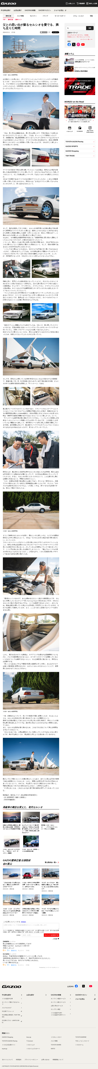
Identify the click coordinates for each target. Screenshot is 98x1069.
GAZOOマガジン (45, 10)
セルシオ (15, 81)
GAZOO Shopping (72, 151)
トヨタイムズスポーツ (33, 1048)
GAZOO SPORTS (72, 146)
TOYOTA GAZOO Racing (74, 141)
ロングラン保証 (55, 1009)
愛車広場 (8, 16)
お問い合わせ (45, 1059)
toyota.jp (4, 1048)
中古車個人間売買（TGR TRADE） (11, 1016)
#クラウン (80, 35)
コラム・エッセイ (78, 16)
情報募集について (58, 1059)
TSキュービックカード (82, 1041)
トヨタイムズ (31, 1045)
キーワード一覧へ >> (86, 39)
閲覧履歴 (82, 3)
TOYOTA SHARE (56, 1045)
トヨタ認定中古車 (7, 998)
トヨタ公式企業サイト (8, 1045)
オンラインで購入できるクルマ (10, 1003)
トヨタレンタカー (56, 1037)
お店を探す (18, 10)
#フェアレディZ (71, 35)
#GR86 (86, 35)
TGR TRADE (70, 156)
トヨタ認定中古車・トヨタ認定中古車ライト (58, 1014)
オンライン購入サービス (58, 1002)
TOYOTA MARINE (80, 1037)
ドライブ (45, 16)
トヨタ (7, 81)
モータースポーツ (60, 16)
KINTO (53, 1048)
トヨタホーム (79, 1045)
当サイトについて (7, 1059)
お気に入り (71, 3)
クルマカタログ (6, 1007)
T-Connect (30, 1041)
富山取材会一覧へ (51, 862)
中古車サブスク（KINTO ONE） (10, 1021)
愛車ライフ (18, 19)
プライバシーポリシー (31, 1059)
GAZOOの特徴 (30, 10)
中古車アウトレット (8, 1011)
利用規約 (18, 1059)
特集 (91, 16)
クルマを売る (59, 10)
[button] (66, 120)
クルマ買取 (54, 1041)
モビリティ (33, 16)
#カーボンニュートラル (83, 37)
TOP (4, 19)
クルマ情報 (20, 16)
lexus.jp (29, 1037)
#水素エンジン (71, 37)
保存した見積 (93, 3)
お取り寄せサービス (57, 1005)
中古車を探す (6, 10)
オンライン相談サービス (58, 998)
